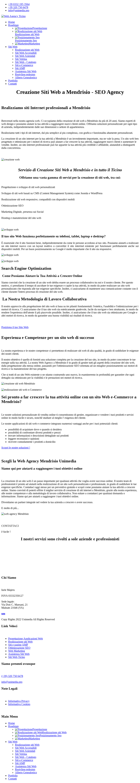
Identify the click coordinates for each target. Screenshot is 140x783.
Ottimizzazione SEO (19, 647)
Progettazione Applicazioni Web (25, 638)
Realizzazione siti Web (27, 49)
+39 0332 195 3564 (19, 4)
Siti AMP (20, 68)
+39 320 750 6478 (18, 7)
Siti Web (12, 46)
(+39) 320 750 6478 (12, 676)
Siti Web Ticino (16, 657)
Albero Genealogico (26, 77)
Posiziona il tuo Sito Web (15, 327)
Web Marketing (16, 650)
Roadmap (13, 25)
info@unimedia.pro (18, 10)
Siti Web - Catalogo (25, 62)
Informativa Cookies (19, 704)
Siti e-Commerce (24, 65)
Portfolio (13, 80)
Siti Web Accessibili (26, 52)
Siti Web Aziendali (25, 55)
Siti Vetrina (21, 59)
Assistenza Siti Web (25, 71)
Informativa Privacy (19, 701)
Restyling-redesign (25, 74)
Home (11, 22)
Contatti (12, 83)
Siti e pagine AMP (18, 644)
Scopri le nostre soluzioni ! (15, 447)
